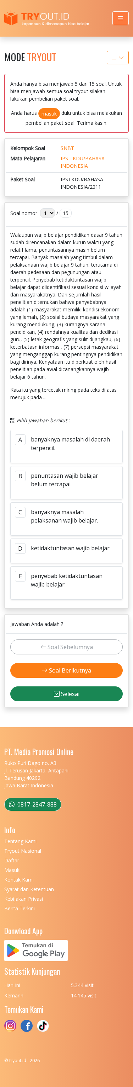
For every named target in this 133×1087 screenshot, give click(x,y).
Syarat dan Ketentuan (29, 889)
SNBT (67, 148)
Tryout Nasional (22, 850)
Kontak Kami (19, 879)
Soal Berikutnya (69, 670)
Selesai (69, 694)
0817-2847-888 (36, 804)
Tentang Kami (20, 841)
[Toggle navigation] (120, 18)
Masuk (12, 870)
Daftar (11, 860)
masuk (49, 113)
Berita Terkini (19, 908)
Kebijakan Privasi (23, 898)
